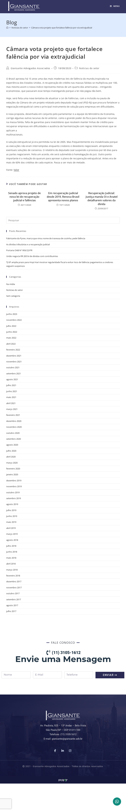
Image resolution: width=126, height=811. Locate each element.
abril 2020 (11, 456)
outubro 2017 (13, 593)
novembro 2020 (14, 426)
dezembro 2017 (13, 581)
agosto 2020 (12, 444)
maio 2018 (11, 557)
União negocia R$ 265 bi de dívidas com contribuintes (32, 256)
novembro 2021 (14, 361)
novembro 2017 (14, 587)
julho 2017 (11, 611)
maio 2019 (11, 522)
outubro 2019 (13, 492)
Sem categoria (13, 295)
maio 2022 (11, 337)
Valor (16, 169)
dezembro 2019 (13, 480)
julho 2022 (11, 325)
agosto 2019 (12, 504)
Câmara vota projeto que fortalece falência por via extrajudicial (61, 27)
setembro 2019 (13, 498)
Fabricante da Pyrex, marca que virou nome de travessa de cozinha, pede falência (45, 238)
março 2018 (12, 569)
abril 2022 (11, 343)
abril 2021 (11, 403)
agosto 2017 (12, 605)
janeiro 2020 (12, 474)
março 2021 (12, 409)
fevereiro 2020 (13, 468)
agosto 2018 (12, 539)
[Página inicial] (7, 27)
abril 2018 (11, 563)
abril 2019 (11, 528)
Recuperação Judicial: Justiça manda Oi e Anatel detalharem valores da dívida (101, 198)
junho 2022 (11, 331)
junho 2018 (11, 551)
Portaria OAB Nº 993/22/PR (19, 250)
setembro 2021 (13, 373)
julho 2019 (11, 510)
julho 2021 (11, 385)
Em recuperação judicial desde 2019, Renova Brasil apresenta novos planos (63, 196)
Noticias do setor (89, 68)
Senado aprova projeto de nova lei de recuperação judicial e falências (24, 196)
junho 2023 (11, 314)
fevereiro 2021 (13, 415)
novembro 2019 (14, 486)
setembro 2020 (13, 438)
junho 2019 (11, 516)
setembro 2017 (13, 599)
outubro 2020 (13, 432)
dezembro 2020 (13, 421)
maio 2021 (11, 397)
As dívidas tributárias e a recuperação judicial (28, 244)
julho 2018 (11, 545)
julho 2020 (11, 450)
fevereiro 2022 (13, 349)
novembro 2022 (14, 319)
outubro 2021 (13, 367)
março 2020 (12, 462)
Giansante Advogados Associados (30, 68)
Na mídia (10, 284)
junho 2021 (11, 391)
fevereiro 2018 (13, 575)
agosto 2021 (12, 379)
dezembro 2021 (13, 355)
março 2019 (12, 533)
